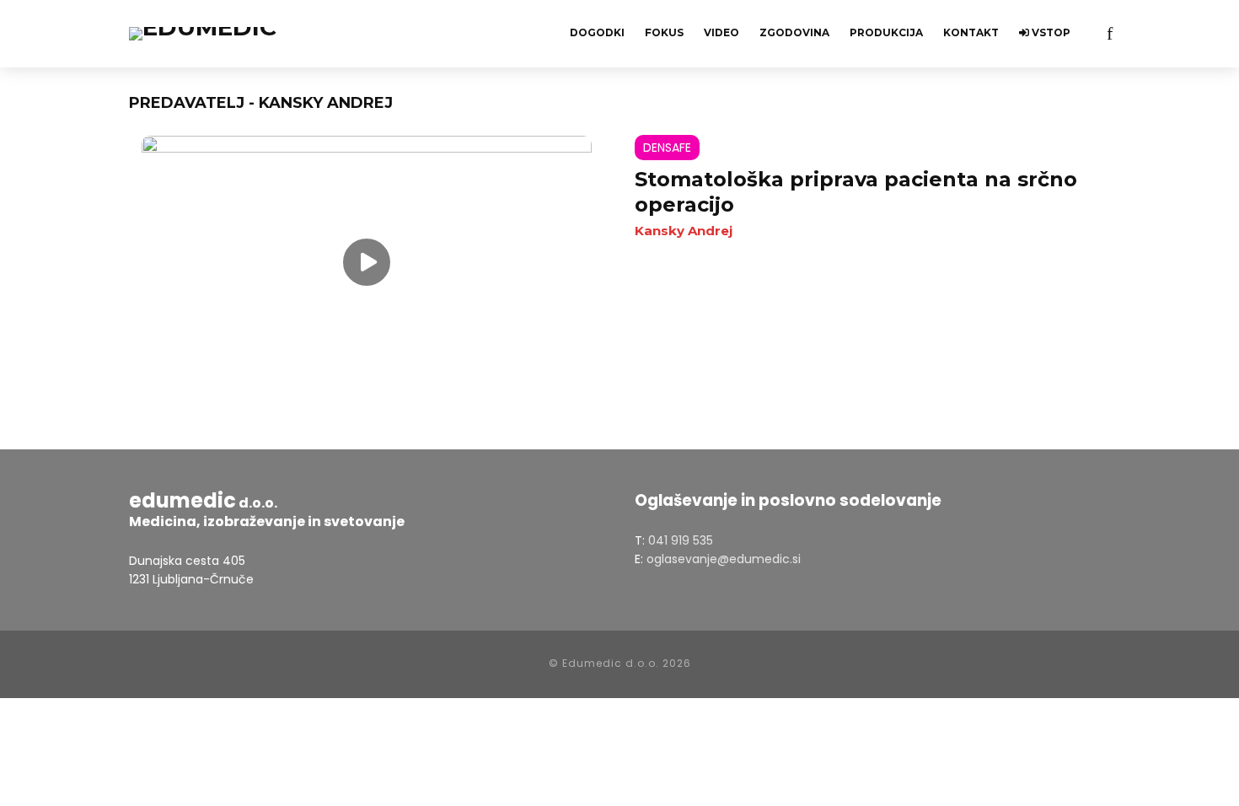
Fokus (664, 32)
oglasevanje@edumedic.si (723, 559)
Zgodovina (794, 32)
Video (721, 32)
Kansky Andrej (683, 231)
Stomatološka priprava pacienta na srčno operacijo (856, 192)
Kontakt (971, 32)
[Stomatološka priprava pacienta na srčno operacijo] (366, 262)
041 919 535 (680, 540)
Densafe (667, 147)
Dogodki (597, 32)
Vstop (1049, 32)
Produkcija (886, 32)
